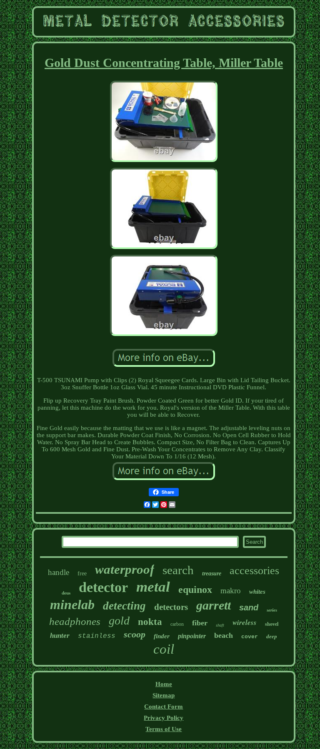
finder (162, 636)
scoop (134, 634)
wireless (244, 622)
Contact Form (163, 706)
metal (153, 587)
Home (163, 684)
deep (271, 636)
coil (163, 649)
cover (249, 637)
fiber (200, 623)
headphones (74, 621)
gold (119, 620)
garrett (213, 605)
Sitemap (163, 695)
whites (257, 591)
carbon (177, 624)
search (178, 570)
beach (223, 635)
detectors (171, 607)
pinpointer (192, 636)
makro (230, 590)
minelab (72, 604)
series (272, 609)
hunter (60, 636)
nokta (150, 622)
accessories (254, 571)
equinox (195, 589)
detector (103, 587)
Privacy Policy (163, 717)
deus (66, 592)
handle (58, 572)
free (82, 573)
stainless (96, 636)
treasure (211, 573)
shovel (271, 624)
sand (248, 607)
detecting (124, 606)
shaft (220, 625)
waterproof (124, 569)
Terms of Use (163, 729)
